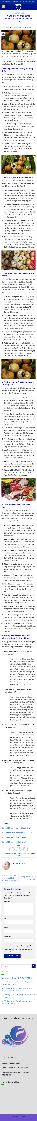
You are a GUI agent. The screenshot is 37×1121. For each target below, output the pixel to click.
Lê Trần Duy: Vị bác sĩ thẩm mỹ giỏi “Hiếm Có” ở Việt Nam (18, 996)
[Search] (33, 6)
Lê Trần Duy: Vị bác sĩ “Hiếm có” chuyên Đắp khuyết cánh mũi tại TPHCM (17, 989)
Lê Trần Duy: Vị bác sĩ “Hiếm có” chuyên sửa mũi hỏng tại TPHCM (17, 983)
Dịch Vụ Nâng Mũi (18, 10)
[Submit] (34, 966)
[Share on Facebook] (13, 849)
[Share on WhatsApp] (9, 849)
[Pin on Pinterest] (23, 849)
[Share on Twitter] (16, 849)
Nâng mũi (18, 855)
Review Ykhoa (26, 27)
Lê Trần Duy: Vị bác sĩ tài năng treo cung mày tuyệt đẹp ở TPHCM (17, 1002)
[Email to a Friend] (20, 849)
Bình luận (7, 901)
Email (6, 927)
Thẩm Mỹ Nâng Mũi (22, 853)
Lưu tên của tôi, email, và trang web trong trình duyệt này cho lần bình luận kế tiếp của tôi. (18, 949)
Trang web (7, 936)
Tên (5, 918)
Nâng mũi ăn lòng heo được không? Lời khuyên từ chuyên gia (9, 878)
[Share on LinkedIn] (27, 849)
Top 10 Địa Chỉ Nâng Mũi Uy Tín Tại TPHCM (17, 978)
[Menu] (3, 6)
